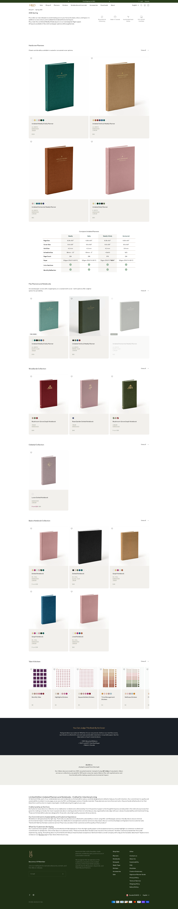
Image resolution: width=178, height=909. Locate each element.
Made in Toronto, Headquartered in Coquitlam (89, 1)
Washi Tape (116, 865)
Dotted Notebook (38, 573)
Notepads (116, 862)
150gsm (115, 425)
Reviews (41, 835)
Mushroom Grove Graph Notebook (44, 421)
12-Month (35, 127)
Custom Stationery (136, 871)
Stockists (133, 868)
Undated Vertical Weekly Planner (103, 124)
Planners (57, 5)
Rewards (147, 1)
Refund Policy (134, 887)
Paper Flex (76, 348)
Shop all (48, 5)
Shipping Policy (135, 884)
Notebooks (116, 859)
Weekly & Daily (107, 236)
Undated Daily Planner (100, 207)
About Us (133, 859)
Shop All (31, 9)
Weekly (70, 236)
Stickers (65, 5)
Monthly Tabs (36, 697)
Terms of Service (135, 881)
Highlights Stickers (61, 697)
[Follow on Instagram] (33, 895)
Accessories (94, 5)
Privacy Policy (134, 877)
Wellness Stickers (131, 697)
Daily (89, 236)
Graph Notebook (118, 573)
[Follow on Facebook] (29, 895)
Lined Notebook (77, 637)
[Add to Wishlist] (31, 58)
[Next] (109, 1)
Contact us (133, 856)
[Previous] (68, 1)
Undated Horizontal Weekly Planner (44, 207)
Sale (41, 5)
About (113, 5)
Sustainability (134, 862)
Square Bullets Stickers (86, 697)
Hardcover (35, 128)
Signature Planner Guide (138, 874)
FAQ (131, 865)
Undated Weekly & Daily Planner (42, 124)
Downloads (104, 5)
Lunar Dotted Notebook (40, 497)
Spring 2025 (38, 9)
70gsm (34, 130)
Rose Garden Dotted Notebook (82, 421)
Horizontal (126, 236)
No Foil (34, 577)
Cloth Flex (35, 348)
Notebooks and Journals (79, 5)
